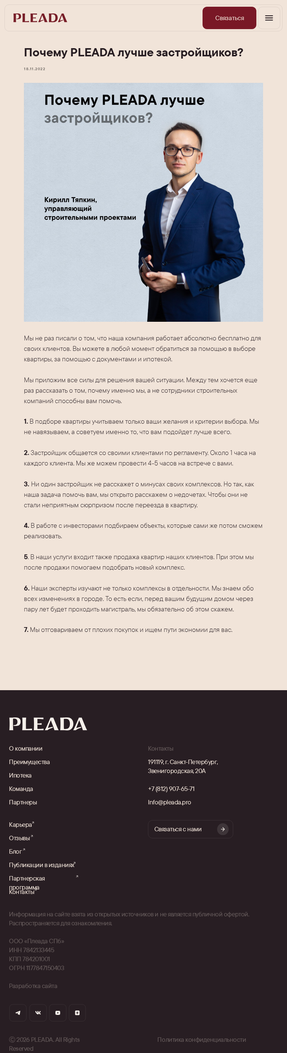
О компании (25, 748)
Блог (15, 851)
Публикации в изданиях (41, 865)
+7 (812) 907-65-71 (171, 788)
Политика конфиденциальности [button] (201, 1039)
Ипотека (20, 775)
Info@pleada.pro (169, 802)
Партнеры (23, 802)
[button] (229, 18)
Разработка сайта (33, 986)
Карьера (20, 824)
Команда (21, 788)
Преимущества (29, 762)
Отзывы (19, 838)
